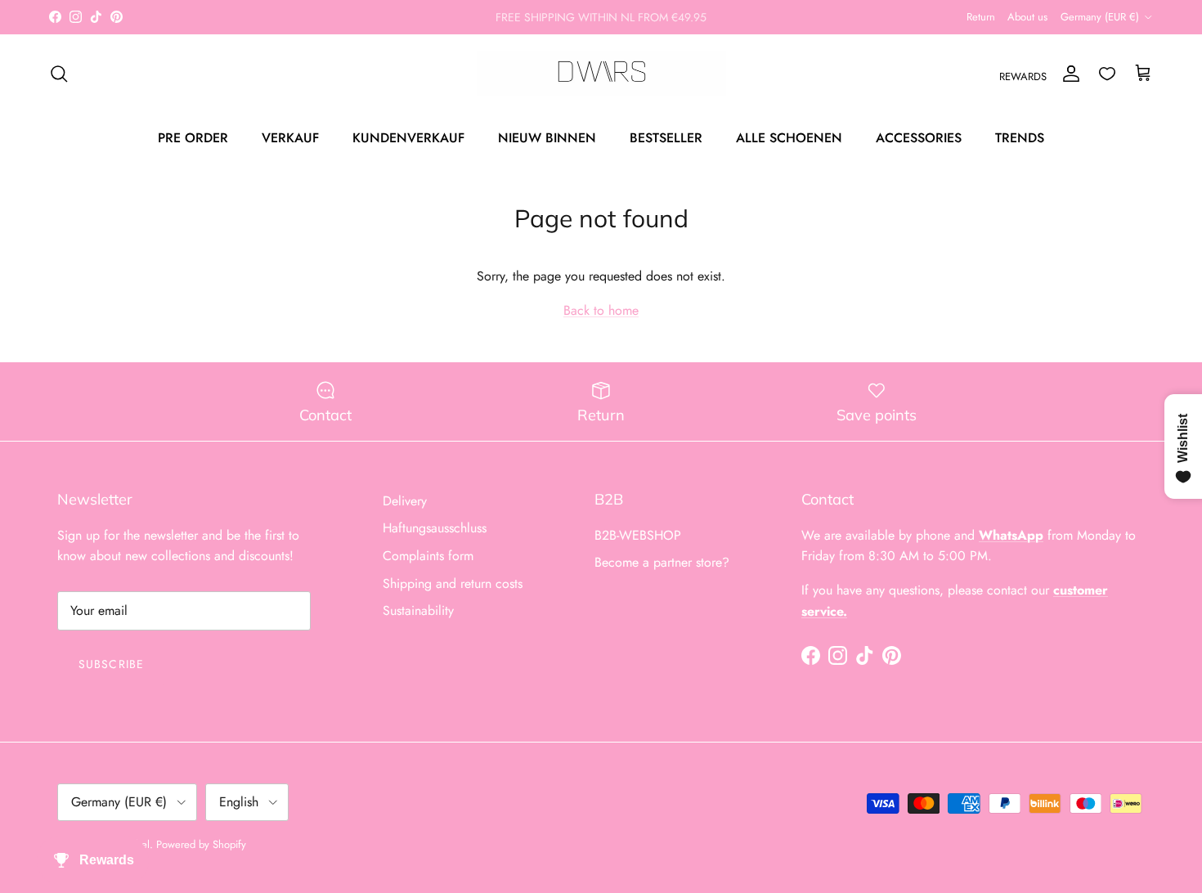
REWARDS (1023, 76)
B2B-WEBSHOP (637, 535)
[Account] (1068, 73)
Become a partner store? (661, 562)
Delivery (405, 500)
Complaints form (428, 555)
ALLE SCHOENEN (789, 137)
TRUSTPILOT (692, 24)
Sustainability (418, 610)
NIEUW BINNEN (547, 137)
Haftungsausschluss (435, 527)
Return (981, 17)
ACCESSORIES (919, 137)
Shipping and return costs (453, 583)
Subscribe (111, 664)
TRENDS (1019, 137)
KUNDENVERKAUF (408, 137)
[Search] (59, 73)
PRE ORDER (193, 137)
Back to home (601, 310)
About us (1027, 17)
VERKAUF (290, 137)
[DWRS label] (601, 73)
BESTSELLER (666, 137)
